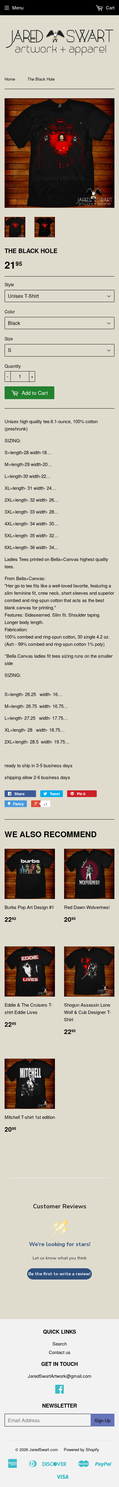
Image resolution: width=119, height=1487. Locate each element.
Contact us (59, 1352)
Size (9, 339)
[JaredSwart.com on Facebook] (59, 1391)
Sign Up (102, 1420)
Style (9, 284)
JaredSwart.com (43, 1449)
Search (59, 1343)
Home (10, 79)
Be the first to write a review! (59, 1274)
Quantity (13, 366)
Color (10, 311)
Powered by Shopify (81, 1449)
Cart (109, 7)
